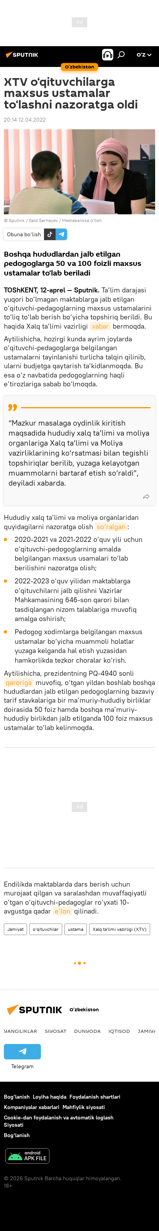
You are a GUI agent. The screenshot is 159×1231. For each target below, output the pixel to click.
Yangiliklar (20, 1030)
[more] (146, 496)
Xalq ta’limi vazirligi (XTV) (120, 929)
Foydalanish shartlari (94, 1096)
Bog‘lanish (17, 1096)
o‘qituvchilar (46, 929)
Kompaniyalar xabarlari (31, 1107)
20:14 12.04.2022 (25, 119)
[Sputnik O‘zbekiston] (23, 57)
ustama (75, 929)
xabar (100, 326)
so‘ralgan (111, 526)
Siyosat (55, 1030)
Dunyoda (87, 1030)
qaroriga (19, 682)
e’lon (62, 911)
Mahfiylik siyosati (84, 1107)
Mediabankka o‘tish (82, 220)
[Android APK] (27, 1157)
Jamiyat (15, 929)
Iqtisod (119, 1030)
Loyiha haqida (49, 1096)
